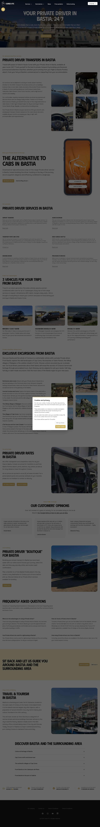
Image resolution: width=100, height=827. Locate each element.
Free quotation (59, 4)
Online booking (71, 4)
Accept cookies (60, 426)
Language (91, 3)
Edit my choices (60, 423)
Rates (49, 4)
